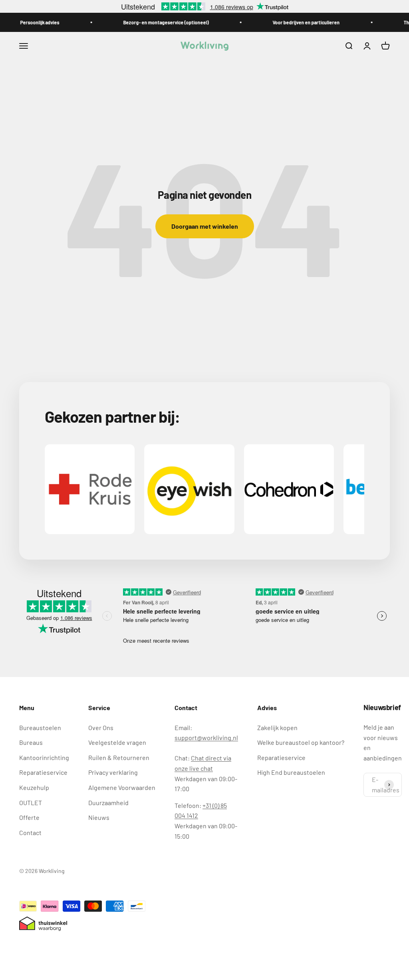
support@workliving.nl (206, 737)
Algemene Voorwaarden (121, 787)
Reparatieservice (43, 772)
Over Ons (100, 727)
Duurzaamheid (108, 802)
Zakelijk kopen (277, 727)
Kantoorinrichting (44, 757)
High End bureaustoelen (291, 772)
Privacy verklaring (113, 772)
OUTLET (30, 802)
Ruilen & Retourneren (118, 757)
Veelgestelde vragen (117, 742)
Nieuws (98, 817)
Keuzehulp (34, 787)
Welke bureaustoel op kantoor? (300, 742)
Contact (30, 832)
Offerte (29, 817)
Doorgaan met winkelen (204, 226)
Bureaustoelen (40, 727)
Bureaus (31, 742)
